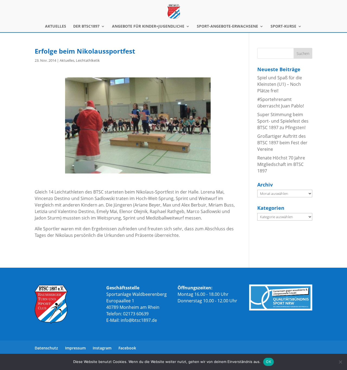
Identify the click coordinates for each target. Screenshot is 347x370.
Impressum (75, 348)
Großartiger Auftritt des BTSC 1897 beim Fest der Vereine (282, 142)
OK (268, 361)
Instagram (102, 348)
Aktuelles (67, 60)
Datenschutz (46, 348)
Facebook (127, 348)
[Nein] (340, 362)
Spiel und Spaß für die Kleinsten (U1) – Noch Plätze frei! (279, 84)
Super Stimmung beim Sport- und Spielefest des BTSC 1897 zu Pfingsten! (283, 121)
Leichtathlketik (88, 60)
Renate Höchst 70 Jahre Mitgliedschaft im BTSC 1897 (281, 164)
